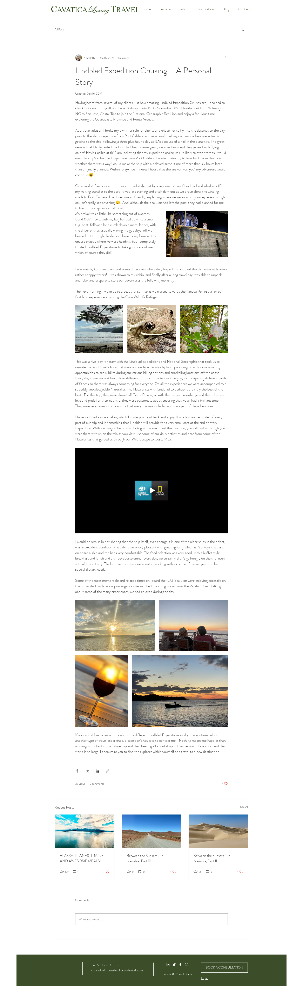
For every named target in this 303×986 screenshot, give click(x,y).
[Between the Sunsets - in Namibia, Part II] (218, 831)
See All (244, 807)
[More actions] (225, 57)
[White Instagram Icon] (186, 965)
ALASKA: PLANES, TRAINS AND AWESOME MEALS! (81, 858)
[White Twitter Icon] (174, 965)
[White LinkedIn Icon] (168, 965)
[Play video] (151, 490)
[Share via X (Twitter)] (87, 771)
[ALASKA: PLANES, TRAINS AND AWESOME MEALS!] (84, 831)
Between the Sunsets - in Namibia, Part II (212, 858)
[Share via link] (107, 771)
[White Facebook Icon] (180, 965)
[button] (243, 29)
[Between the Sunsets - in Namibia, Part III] (151, 831)
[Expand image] (99, 329)
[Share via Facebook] (77, 771)
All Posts (60, 29)
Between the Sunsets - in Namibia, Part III (145, 858)
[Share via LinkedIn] (97, 771)
